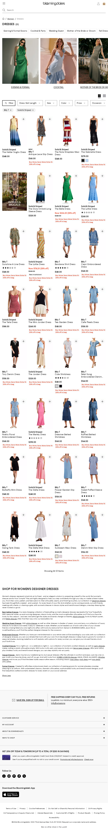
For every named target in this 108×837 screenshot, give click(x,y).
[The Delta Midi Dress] (41, 527)
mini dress (96, 660)
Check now (88, 760)
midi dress (83, 660)
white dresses (31, 623)
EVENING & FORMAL (20, 87)
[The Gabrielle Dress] (93, 131)
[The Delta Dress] (41, 469)
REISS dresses (11, 619)
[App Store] (10, 794)
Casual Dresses (8, 655)
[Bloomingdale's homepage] (4, 19)
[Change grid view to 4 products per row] (99, 96)
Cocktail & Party (38, 31)
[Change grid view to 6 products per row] (104, 95)
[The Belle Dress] (67, 188)
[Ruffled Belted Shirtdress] (93, 413)
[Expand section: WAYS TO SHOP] (54, 738)
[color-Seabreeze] (87, 160)
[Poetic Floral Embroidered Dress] (14, 413)
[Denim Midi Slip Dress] (93, 527)
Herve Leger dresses (81, 648)
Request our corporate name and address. (79, 822)
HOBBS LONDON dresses (67, 657)
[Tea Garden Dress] (67, 301)
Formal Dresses (8, 666)
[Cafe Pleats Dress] (93, 301)
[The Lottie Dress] (93, 188)
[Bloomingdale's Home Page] (54, 3)
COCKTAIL (59, 87)
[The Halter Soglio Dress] (14, 131)
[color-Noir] (83, 160)
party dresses (99, 646)
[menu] (4, 3)
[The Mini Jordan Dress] (41, 301)
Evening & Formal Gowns (15, 31)
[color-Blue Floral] (56, 556)
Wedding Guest (56, 31)
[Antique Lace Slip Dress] (41, 131)
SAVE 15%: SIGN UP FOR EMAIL (30, 700)
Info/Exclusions (58, 703)
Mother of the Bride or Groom (81, 31)
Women (10, 19)
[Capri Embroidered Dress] (93, 243)
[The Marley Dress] (41, 413)
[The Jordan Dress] (41, 353)
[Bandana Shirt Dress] (67, 243)
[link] (14, 153)
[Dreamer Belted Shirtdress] (67, 413)
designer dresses (99, 601)
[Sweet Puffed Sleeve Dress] (93, 469)
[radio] (83, 160)
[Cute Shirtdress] (67, 353)
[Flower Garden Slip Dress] (67, 469)
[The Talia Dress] (14, 301)
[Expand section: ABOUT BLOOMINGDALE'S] (54, 731)
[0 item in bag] (104, 3)
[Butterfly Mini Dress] (14, 469)
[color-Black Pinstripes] (56, 386)
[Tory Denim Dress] (14, 353)
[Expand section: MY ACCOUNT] (54, 724)
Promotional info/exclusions (71, 760)
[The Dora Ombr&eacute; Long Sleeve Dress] (41, 188)
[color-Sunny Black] (60, 386)
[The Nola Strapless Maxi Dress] (67, 131)
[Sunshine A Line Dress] (14, 243)
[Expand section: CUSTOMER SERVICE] (54, 718)
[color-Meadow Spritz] (60, 556)
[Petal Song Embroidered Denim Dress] (93, 353)
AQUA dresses (78, 617)
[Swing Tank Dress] (14, 527)
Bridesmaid (6, 635)
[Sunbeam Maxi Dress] (67, 527)
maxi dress (74, 660)
